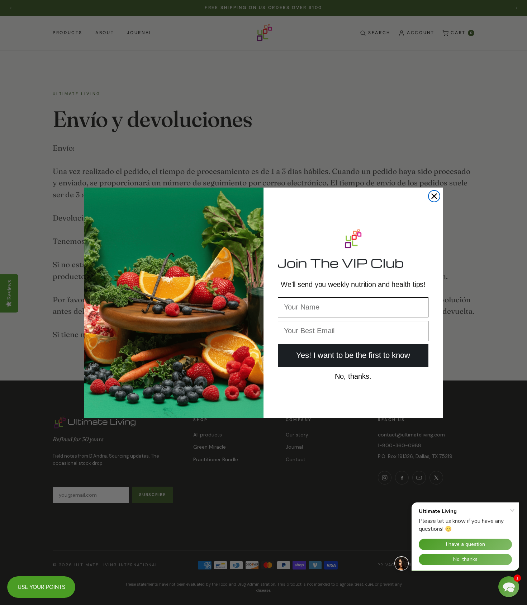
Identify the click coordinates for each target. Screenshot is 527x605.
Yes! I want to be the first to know (353, 355)
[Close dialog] (434, 196)
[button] (508, 586)
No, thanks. (353, 375)
